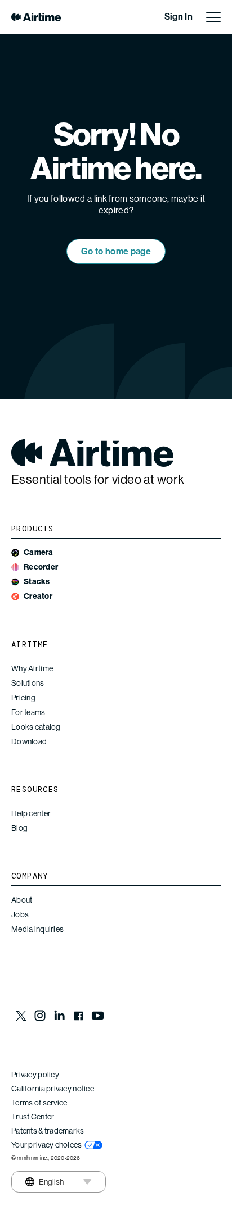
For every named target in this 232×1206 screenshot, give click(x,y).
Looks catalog (36, 726)
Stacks (37, 581)
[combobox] (43, 1181)
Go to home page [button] (116, 251)
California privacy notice (52, 1088)
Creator (38, 596)
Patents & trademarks (47, 1130)
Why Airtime (32, 668)
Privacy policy (35, 1074)
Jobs (20, 914)
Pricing (23, 697)
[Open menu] (213, 16)
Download (29, 741)
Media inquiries (37, 929)
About (21, 899)
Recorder (41, 567)
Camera (38, 552)
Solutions (27, 683)
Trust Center (32, 1116)
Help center (31, 813)
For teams (28, 712)
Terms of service (39, 1102)
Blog (19, 827)
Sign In (178, 16)
